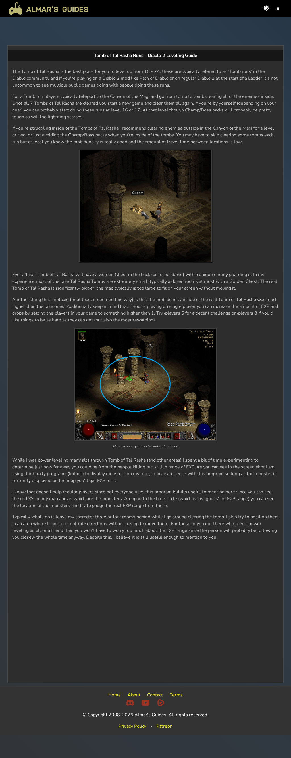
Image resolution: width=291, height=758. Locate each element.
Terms (176, 695)
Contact (155, 695)
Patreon (164, 726)
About (134, 695)
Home (114, 695)
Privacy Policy (132, 726)
